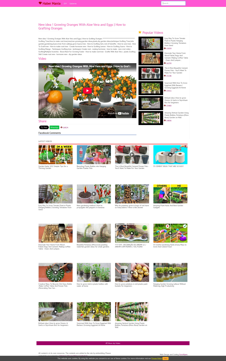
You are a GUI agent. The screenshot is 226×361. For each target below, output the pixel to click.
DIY (65, 3)
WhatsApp (54, 127)
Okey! (165, 358)
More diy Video (114, 343)
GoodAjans (183, 354)
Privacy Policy (156, 358)
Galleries (73, 3)
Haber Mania (51, 3)
